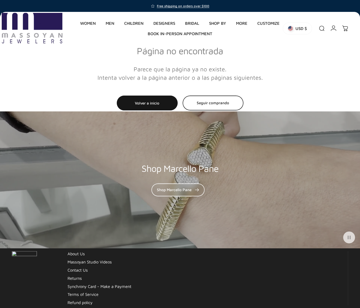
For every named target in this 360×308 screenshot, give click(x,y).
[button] (349, 237)
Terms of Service (83, 294)
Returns (75, 278)
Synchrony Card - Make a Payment (99, 285)
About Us (76, 253)
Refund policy (80, 302)
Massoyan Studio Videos (90, 261)
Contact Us (78, 269)
